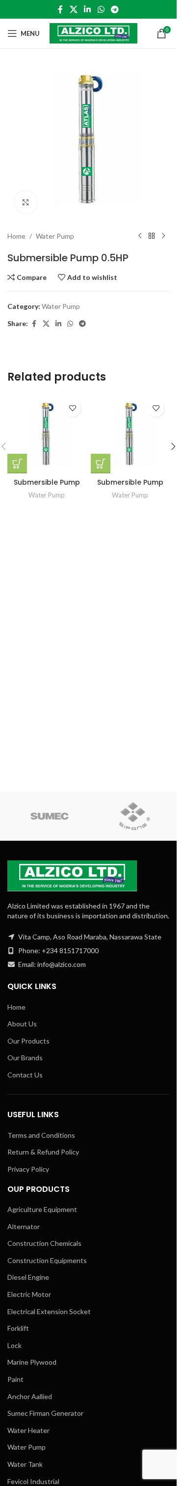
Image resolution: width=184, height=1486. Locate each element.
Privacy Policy (28, 1169)
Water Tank (25, 1464)
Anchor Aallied (29, 1396)
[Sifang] (134, 816)
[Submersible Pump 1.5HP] (130, 434)
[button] (173, 446)
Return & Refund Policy (43, 1152)
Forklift (18, 1328)
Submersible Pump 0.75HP (47, 487)
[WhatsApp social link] (100, 9)
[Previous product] (140, 236)
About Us (22, 1023)
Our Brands (25, 1057)
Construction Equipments (47, 1260)
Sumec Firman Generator (45, 1413)
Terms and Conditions (41, 1135)
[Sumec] (49, 816)
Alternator (23, 1226)
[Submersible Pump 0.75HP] (46, 434)
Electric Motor (29, 1294)
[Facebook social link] (60, 9)
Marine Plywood (31, 1362)
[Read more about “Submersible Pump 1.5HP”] (100, 463)
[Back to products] (152, 236)
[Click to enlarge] (26, 202)
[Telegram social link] (114, 9)
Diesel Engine (28, 1277)
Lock (14, 1345)
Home (16, 236)
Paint (15, 1379)
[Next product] (163, 236)
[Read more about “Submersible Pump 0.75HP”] (17, 463)
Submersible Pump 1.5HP (130, 487)
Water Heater (28, 1430)
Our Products (28, 1041)
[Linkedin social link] (87, 9)
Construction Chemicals (44, 1243)
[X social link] (73, 9)
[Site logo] (93, 32)
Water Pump (55, 236)
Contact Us (25, 1075)
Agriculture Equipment (42, 1209)
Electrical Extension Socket (49, 1311)
